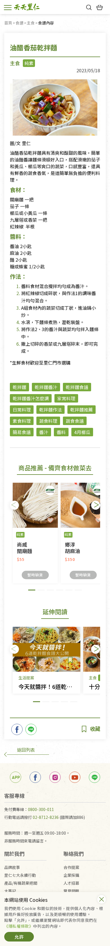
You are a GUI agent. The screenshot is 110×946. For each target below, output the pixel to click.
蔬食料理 (48, 420)
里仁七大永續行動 (20, 875)
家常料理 (66, 398)
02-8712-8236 (46, 817)
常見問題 (71, 891)
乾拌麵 (19, 387)
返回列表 (26, 749)
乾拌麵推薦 (81, 409)
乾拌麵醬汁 (46, 387)
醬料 (61, 432)
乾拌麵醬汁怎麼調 (31, 398)
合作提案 (71, 867)
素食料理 (22, 420)
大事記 (10, 891)
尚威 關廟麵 (24, 547)
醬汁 (43, 432)
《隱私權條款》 (18, 926)
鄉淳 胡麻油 (72, 547)
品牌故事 (12, 867)
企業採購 (71, 875)
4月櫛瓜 (82, 432)
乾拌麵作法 (50, 409)
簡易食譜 (22, 432)
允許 (19, 936)
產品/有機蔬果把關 (20, 883)
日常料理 (22, 409)
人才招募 (71, 883)
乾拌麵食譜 (77, 387)
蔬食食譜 (75, 420)
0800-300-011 (41, 809)
